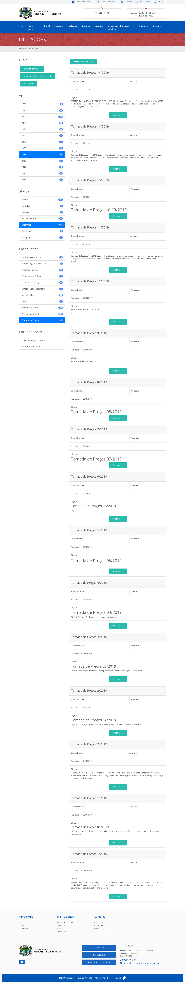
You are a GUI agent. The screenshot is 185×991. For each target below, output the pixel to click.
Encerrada (31, 69)
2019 (28, 83)
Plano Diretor (31, 27)
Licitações (60, 928)
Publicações (61, 931)
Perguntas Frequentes (103, 928)
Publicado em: (77, 89)
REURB (46, 26)
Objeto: (74, 97)
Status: (74, 81)
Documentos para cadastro (34, 340)
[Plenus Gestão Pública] (124, 978)
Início (20, 26)
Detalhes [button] (118, 115)
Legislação (23, 925)
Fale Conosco (99, 922)
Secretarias (23, 928)
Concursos (61, 925)
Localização (98, 925)
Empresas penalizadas (32, 346)
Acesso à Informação (65, 922)
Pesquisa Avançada (84, 61)
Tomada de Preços (36, 76)
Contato (100, 948)
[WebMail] (22, 962)
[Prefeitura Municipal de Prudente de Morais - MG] (40, 12)
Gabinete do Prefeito (27, 922)
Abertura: (133, 81)
